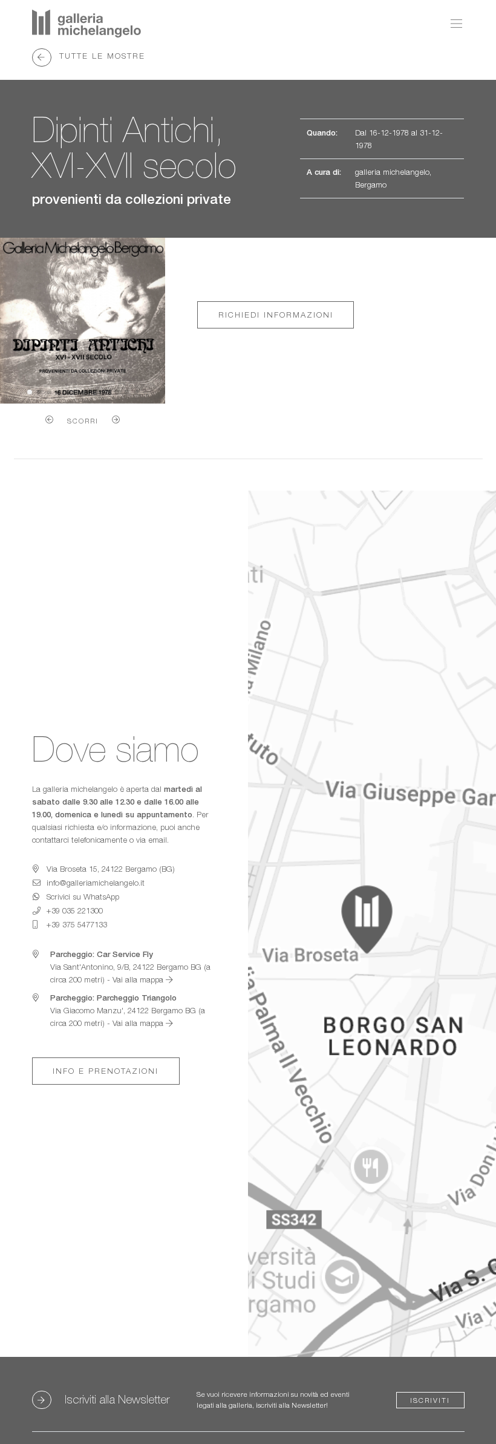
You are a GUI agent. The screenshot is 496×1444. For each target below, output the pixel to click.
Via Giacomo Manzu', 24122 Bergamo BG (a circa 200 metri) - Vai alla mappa (127, 1010)
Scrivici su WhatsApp (83, 896)
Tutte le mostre (100, 55)
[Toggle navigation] (453, 23)
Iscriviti (430, 1400)
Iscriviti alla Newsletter (117, 1399)
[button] (49, 419)
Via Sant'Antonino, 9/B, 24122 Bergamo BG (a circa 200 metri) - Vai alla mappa (130, 966)
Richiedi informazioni (275, 314)
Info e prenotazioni (105, 1071)
